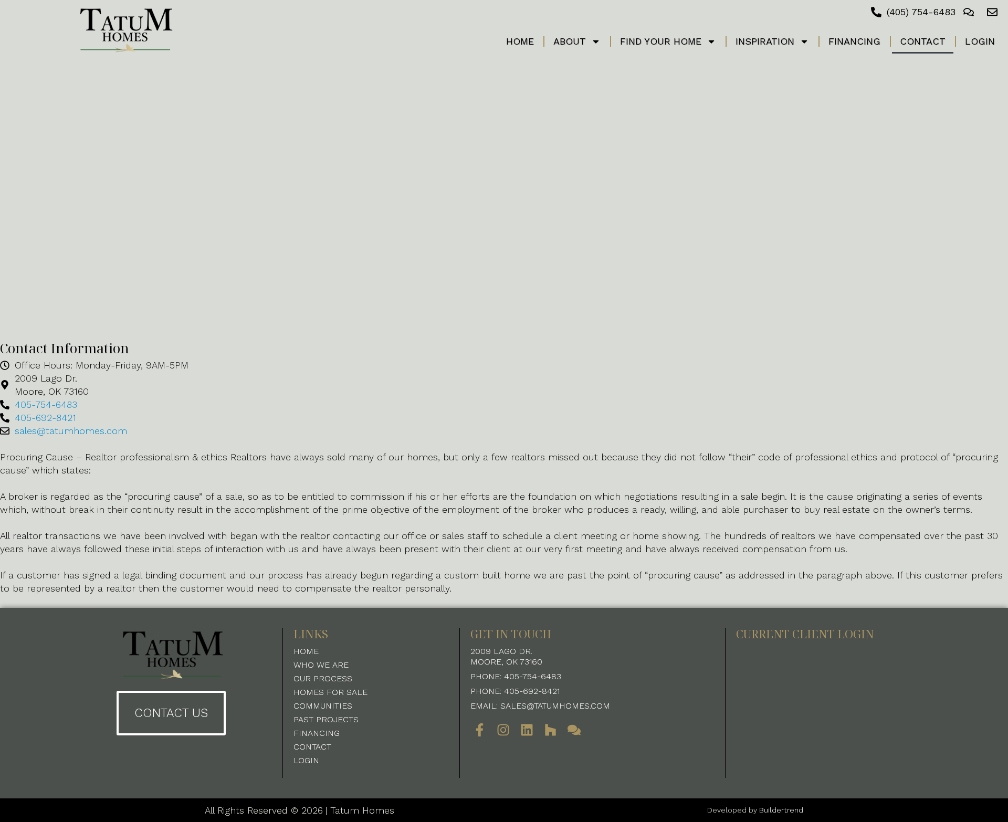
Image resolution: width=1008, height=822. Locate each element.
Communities (322, 706)
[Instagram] (503, 729)
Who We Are (321, 665)
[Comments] (574, 729)
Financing (854, 41)
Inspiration (765, 41)
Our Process (322, 678)
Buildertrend (781, 810)
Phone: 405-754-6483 (515, 676)
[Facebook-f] (479, 729)
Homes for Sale (330, 692)
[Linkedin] (526, 729)
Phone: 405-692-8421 (515, 691)
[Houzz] (550, 729)
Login (980, 41)
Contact (923, 41)
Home (520, 41)
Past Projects (326, 719)
